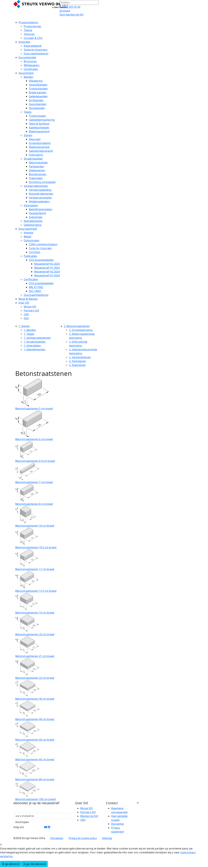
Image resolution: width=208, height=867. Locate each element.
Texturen (29, 34)
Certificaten (31, 69)
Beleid (27, 236)
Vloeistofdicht (37, 213)
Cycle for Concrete (40, 248)
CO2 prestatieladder (41, 260)
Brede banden (37, 92)
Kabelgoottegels (39, 127)
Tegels (28, 112)
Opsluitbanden (38, 84)
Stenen (28, 135)
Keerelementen (33, 221)
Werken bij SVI (89, 816)
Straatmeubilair (33, 158)
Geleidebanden (38, 96)
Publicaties (30, 256)
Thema (28, 30)
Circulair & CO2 (33, 38)
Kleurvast (34, 139)
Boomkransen (37, 174)
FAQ (26, 318)
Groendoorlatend (40, 143)
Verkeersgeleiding (40, 190)
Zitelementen (37, 170)
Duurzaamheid (28, 229)
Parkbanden (36, 166)
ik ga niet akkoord (34, 864)
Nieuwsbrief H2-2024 (47, 271)
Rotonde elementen (41, 193)
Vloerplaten (31, 205)
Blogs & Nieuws (28, 299)
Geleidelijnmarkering (42, 120)
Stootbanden (37, 108)
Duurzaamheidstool (36, 53)
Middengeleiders (39, 201)
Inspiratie (24, 42)
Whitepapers (31, 65)
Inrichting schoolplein (42, 182)
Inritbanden (36, 100)
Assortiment (26, 73)
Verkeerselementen (36, 186)
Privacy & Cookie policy (83, 838)
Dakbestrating (32, 225)
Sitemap (107, 838)
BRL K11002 (36, 287)
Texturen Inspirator (36, 49)
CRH (26, 314)
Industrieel (35, 217)
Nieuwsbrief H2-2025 (47, 264)
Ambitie (28, 232)
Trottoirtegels (37, 116)
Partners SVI (31, 310)
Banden (28, 77)
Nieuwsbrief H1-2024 (47, 275)
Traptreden (36, 178)
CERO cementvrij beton (43, 244)
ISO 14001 (35, 291)
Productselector (28, 22)
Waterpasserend (39, 131)
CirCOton (34, 252)
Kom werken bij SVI (71, 14)
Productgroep (32, 26)
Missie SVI (30, 306)
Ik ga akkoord (10, 864)
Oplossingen (31, 240)
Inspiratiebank (33, 46)
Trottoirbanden (38, 88)
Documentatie (27, 57)
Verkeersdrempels (40, 197)
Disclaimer (117, 824)
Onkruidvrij (36, 155)
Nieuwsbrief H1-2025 (47, 267)
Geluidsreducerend (41, 151)
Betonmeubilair (38, 162)
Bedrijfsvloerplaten (40, 209)
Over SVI (24, 303)
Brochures (30, 61)
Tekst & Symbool (39, 123)
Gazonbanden (37, 104)
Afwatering (36, 81)
